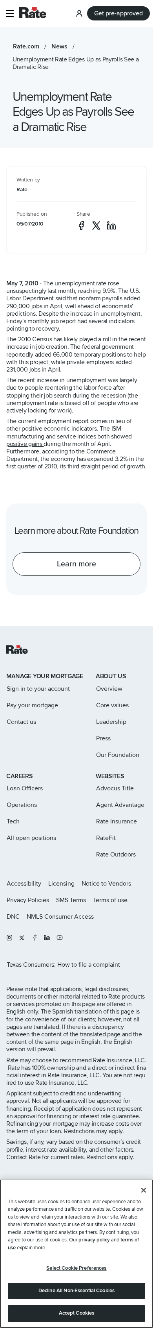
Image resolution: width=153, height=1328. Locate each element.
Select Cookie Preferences (76, 1268)
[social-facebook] (81, 225)
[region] (76, 1253)
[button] (9, 13)
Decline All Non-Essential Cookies (76, 1290)
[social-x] (96, 225)
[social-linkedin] (111, 225)
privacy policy (94, 1240)
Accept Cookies (77, 1313)
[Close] (143, 1190)
